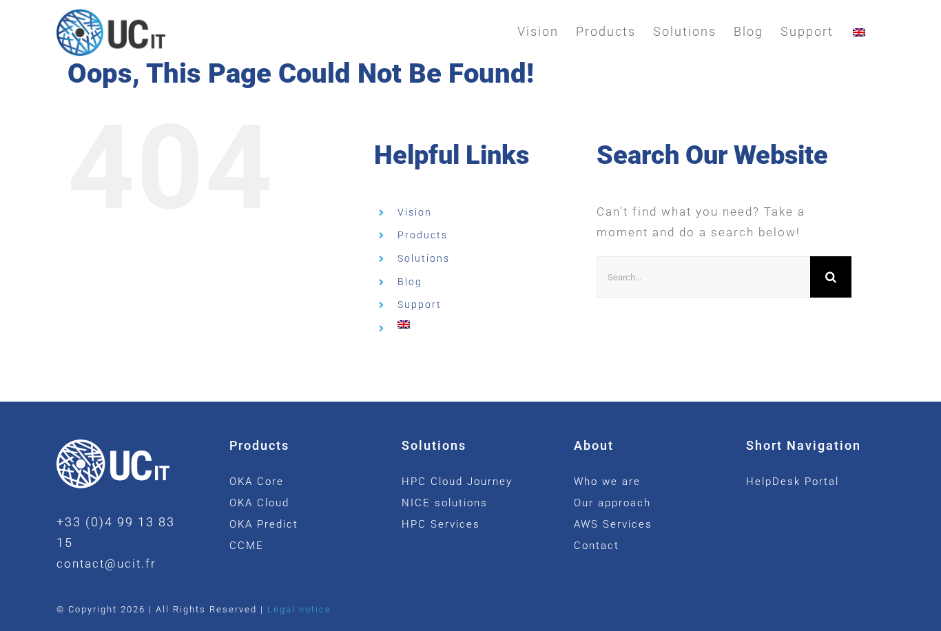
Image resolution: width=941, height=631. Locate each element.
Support (419, 304)
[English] (859, 31)
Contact (596, 545)
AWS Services (613, 524)
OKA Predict (263, 524)
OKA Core (256, 481)
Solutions (423, 258)
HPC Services (441, 524)
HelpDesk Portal (792, 481)
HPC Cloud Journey (457, 481)
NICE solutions (445, 503)
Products (422, 234)
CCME (246, 545)
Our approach (612, 503)
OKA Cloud (259, 503)
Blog (409, 281)
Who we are (607, 481)
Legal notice (299, 609)
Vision (414, 212)
